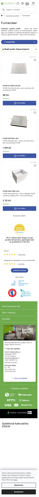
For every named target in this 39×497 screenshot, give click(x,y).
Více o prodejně (20, 378)
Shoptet (13, 412)
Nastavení (18, 485)
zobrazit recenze (19, 270)
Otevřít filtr (10, 42)
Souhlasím (18, 492)
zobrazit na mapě (10, 362)
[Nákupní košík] (27, 3)
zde (15, 480)
